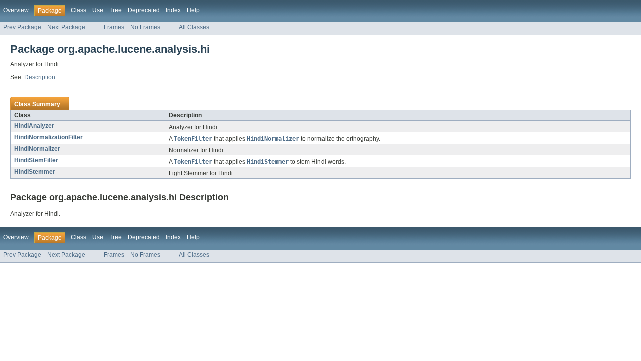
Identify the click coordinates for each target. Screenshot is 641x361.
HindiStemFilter (36, 160)
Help (193, 10)
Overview (16, 10)
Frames (114, 27)
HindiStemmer (34, 171)
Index (173, 10)
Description (39, 77)
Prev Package (22, 27)
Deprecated (144, 10)
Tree (115, 10)
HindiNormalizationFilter (48, 137)
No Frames (145, 27)
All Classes (194, 27)
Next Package (66, 27)
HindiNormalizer (37, 148)
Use (97, 10)
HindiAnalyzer (34, 125)
